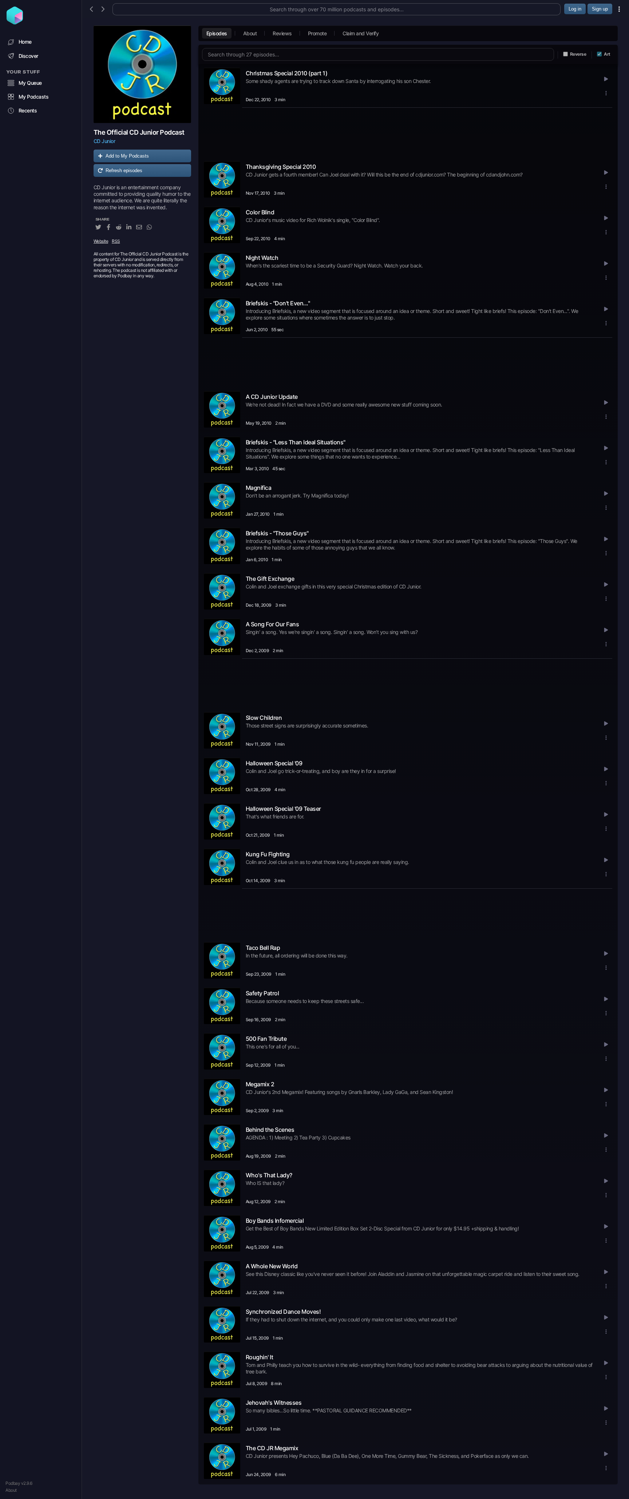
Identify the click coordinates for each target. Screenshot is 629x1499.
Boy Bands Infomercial (275, 1220)
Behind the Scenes (270, 1129)
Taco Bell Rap (263, 947)
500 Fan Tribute (266, 1038)
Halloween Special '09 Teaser (283, 808)
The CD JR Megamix (272, 1448)
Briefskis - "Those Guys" (277, 533)
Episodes (216, 33)
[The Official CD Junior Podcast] (142, 74)
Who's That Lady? (269, 1175)
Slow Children (264, 717)
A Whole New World (272, 1266)
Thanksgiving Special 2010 (281, 166)
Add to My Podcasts (127, 156)
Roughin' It (259, 1357)
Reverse (578, 54)
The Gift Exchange (270, 578)
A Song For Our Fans (272, 624)
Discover (28, 56)
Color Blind (260, 212)
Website (101, 241)
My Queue (30, 83)
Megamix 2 (260, 1084)
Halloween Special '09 (274, 763)
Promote (317, 33)
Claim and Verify (361, 33)
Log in (575, 9)
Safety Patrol (262, 993)
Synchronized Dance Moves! (283, 1311)
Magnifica (259, 487)
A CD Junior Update (272, 396)
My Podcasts (34, 97)
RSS (116, 241)
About (11, 1490)
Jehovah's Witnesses (274, 1402)
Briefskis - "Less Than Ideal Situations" (295, 442)
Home (25, 42)
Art (607, 54)
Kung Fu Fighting (268, 854)
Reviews (282, 33)
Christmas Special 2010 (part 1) (287, 73)
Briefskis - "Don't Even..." (278, 303)
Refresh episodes (124, 170)
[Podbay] (15, 22)
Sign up (600, 9)
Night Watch (262, 257)
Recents (28, 110)
